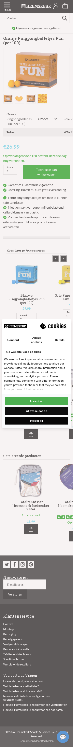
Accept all (36, 401)
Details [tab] (59, 340)
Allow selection (36, 411)
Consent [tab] (13, 340)
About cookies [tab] (36, 340)
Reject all (36, 420)
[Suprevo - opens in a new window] (54, 326)
